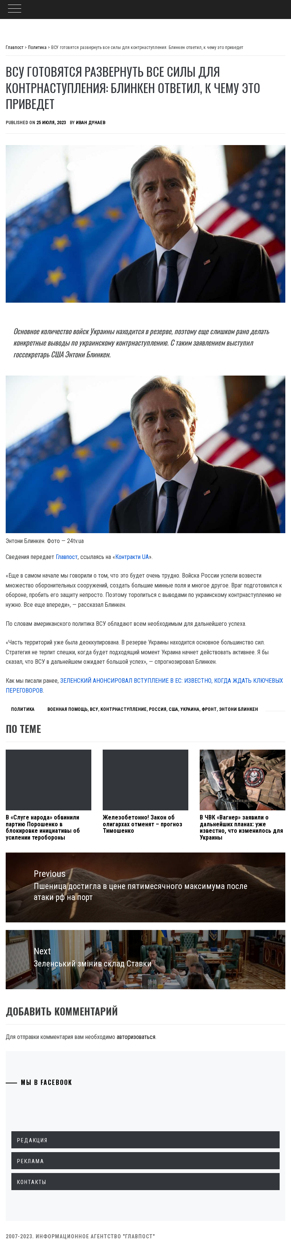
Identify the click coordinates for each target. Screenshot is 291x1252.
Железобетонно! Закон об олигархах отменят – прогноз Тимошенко (142, 824)
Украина (189, 709)
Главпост (67, 556)
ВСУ (94, 709)
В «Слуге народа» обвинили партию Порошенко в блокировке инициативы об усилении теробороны (43, 827)
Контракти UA (132, 556)
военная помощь (67, 709)
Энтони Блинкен (238, 709)
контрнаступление (123, 709)
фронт (209, 709)
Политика (22, 709)
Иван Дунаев (90, 122)
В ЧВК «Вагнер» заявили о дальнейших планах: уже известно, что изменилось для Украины (241, 827)
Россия (157, 709)
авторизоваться (136, 1036)
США (173, 709)
